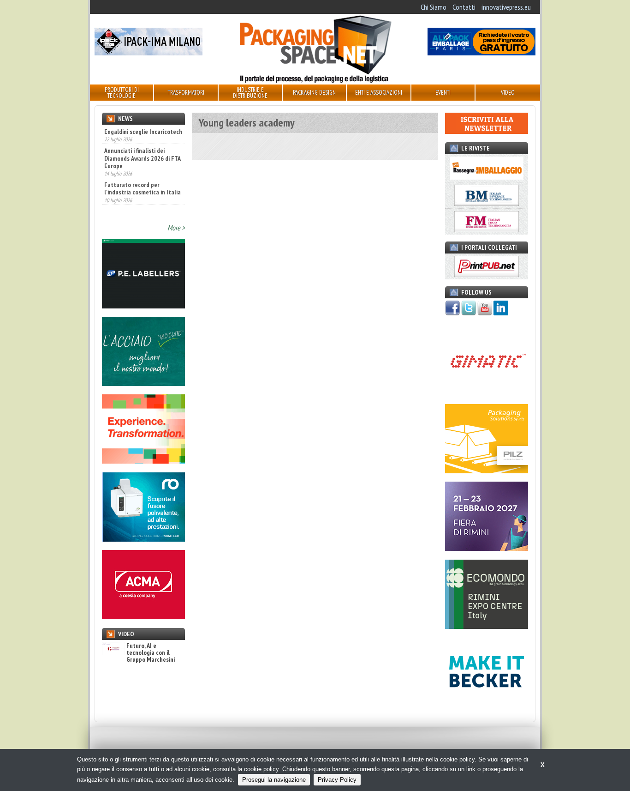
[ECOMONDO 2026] (486, 626)
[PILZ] (486, 470)
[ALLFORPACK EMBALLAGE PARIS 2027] (481, 52)
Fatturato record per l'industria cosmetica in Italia (142, 188)
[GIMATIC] (486, 392)
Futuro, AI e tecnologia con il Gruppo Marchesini (150, 653)
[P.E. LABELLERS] (143, 305)
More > (176, 227)
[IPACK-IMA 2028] (148, 52)
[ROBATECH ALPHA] (143, 538)
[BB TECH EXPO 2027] (486, 548)
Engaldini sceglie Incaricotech (143, 131)
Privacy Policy (337, 779)
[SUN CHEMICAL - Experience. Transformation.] (143, 460)
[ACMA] (143, 616)
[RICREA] (143, 383)
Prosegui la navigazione (274, 779)
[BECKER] (486, 703)
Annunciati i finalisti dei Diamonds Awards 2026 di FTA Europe (142, 158)
